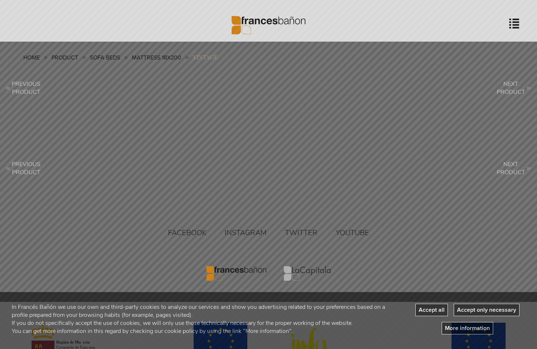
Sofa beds (105, 57)
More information (467, 328)
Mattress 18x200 (156, 57)
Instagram (246, 233)
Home (31, 57)
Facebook (187, 233)
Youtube (352, 233)
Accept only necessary (486, 310)
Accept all (432, 310)
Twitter (301, 233)
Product (65, 57)
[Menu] (514, 23)
